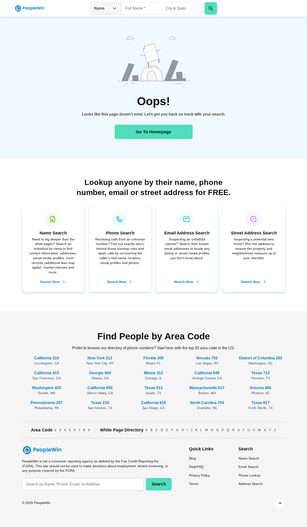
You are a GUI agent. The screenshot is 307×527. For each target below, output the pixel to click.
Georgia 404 (100, 373)
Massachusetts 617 (206, 388)
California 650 (100, 388)
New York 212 (100, 358)
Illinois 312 (153, 373)
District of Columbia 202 (260, 358)
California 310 (46, 358)
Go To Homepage (153, 131)
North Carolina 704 (207, 403)
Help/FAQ (196, 467)
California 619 (153, 403)
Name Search (248, 458)
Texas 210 (100, 403)
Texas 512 (153, 388)
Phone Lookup (249, 475)
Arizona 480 (260, 388)
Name (99, 8)
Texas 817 (260, 403)
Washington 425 (46, 388)
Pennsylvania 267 (46, 403)
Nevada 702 (207, 358)
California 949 (207, 373)
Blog (192, 458)
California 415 (46, 373)
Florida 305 (153, 358)
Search (159, 484)
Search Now (49, 282)
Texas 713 (260, 373)
